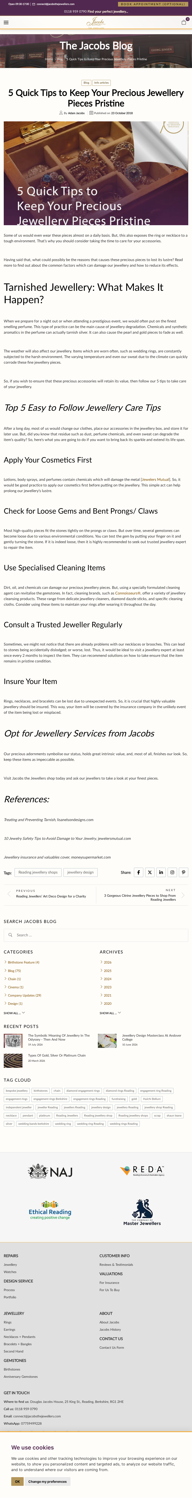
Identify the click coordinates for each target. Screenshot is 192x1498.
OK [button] (17, 1481)
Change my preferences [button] (47, 1481)
